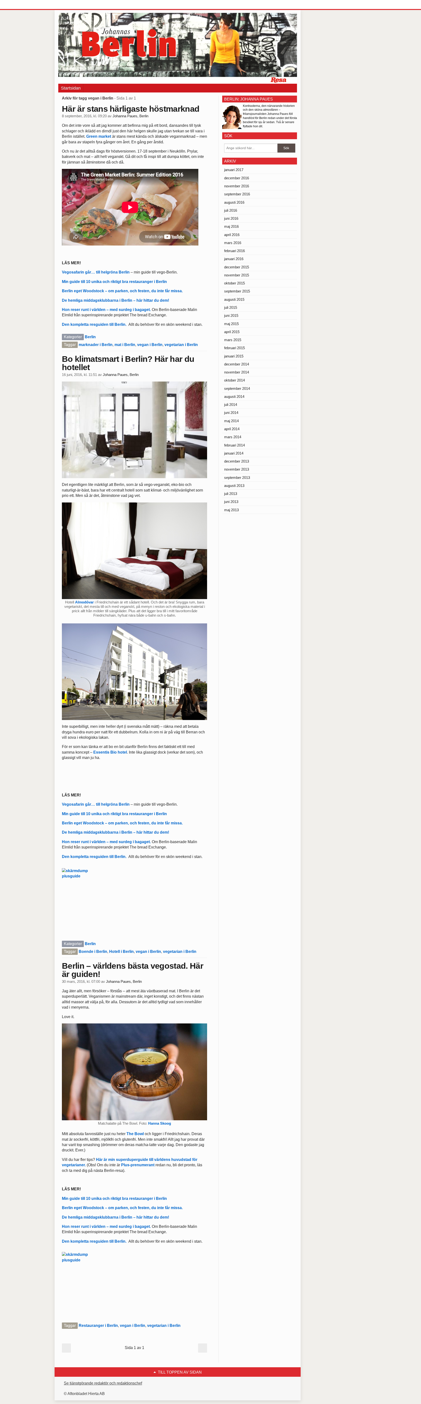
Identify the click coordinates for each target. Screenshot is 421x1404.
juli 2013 (230, 494)
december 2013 (236, 461)
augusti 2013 (234, 485)
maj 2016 (231, 226)
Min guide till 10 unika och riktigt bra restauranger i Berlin (114, 282)
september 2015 (237, 291)
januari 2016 (233, 259)
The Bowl (135, 1134)
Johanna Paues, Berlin (130, 116)
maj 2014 (231, 421)
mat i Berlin (125, 345)
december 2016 (236, 178)
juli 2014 (230, 404)
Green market (98, 136)
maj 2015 (231, 324)
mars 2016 (232, 243)
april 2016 (231, 235)
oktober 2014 (234, 380)
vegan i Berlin (150, 345)
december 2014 (236, 364)
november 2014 (236, 372)
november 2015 (236, 275)
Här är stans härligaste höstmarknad (130, 108)
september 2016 (237, 194)
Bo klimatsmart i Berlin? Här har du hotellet (128, 363)
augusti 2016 (234, 202)
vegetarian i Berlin (181, 345)
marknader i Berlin (96, 345)
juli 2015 (230, 307)
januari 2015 (233, 356)
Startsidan (71, 88)
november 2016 (236, 186)
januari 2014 (233, 453)
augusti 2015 (234, 299)
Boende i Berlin (93, 951)
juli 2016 (230, 210)
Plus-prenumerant (138, 1165)
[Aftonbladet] (76, 5)
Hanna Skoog (159, 1123)
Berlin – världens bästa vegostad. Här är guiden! (132, 970)
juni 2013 (231, 502)
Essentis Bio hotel (110, 752)
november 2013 (236, 469)
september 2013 (237, 477)
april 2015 (231, 332)
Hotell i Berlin (121, 951)
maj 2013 (231, 510)
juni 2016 (231, 218)
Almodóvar (85, 602)
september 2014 (237, 388)
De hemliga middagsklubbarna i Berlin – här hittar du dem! (115, 300)
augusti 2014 (234, 396)
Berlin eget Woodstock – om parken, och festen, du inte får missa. (122, 291)
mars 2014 (232, 437)
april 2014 (231, 429)
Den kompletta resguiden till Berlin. (95, 324)
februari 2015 (234, 348)
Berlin (90, 337)
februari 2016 (234, 251)
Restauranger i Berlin (98, 1325)
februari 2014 (234, 445)
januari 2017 (233, 170)
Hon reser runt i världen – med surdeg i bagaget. (106, 310)
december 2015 (236, 267)
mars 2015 (232, 340)
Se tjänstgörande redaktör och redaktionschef (103, 1383)
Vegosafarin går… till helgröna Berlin (96, 272)
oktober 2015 (234, 283)
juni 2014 (231, 412)
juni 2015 (231, 315)
